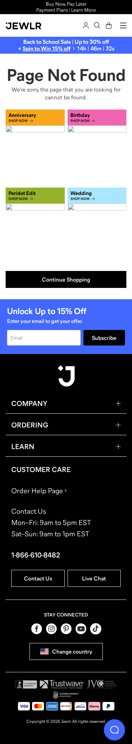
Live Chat (94, 578)
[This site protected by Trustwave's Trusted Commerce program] (62, 684)
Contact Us (38, 578)
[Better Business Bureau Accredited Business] (26, 684)
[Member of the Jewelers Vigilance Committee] (102, 684)
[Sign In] (86, 25)
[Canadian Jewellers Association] (66, 695)
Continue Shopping (66, 279)
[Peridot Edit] (35, 225)
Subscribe (104, 338)
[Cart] (109, 25)
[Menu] (123, 25)
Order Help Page (37, 490)
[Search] (97, 25)
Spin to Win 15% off (46, 48)
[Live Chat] (114, 729)
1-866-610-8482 (35, 555)
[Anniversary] (35, 147)
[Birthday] (97, 147)
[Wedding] (97, 225)
